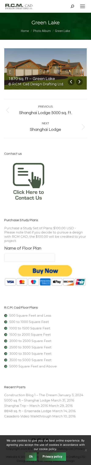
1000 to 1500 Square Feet (29, 328)
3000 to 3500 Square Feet (30, 354)
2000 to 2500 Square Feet (30, 341)
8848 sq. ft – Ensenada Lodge (27, 411)
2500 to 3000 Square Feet (30, 347)
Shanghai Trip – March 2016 (26, 406)
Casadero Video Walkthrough (27, 416)
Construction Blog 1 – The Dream (30, 395)
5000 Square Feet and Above (33, 366)
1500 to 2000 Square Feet (30, 335)
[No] (86, 450)
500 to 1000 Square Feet (29, 322)
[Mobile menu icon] (82, 6)
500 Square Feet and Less (30, 315)
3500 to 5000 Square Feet (30, 360)
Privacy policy (52, 456)
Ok (31, 456)
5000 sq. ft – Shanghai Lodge (27, 400)
